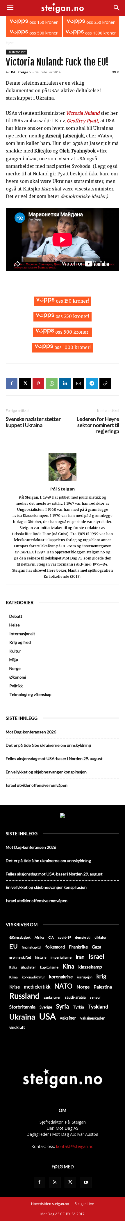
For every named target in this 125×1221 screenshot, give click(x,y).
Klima (13, 977)
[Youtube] (86, 1182)
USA (47, 1016)
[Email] (78, 383)
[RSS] (55, 1182)
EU (13, 946)
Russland (24, 996)
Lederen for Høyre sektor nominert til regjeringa (97, 425)
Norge (15, 668)
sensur (95, 997)
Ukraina (22, 1017)
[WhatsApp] (52, 383)
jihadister (28, 967)
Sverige (46, 1007)
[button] (10, 8)
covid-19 (64, 937)
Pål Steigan (21, 72)
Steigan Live (84, 1203)
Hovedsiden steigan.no (50, 1203)
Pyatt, (93, 120)
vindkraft (17, 1027)
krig (101, 976)
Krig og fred (20, 642)
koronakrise (61, 976)
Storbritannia (22, 1006)
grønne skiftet (20, 957)
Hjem (10, 42)
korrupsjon (84, 977)
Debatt (15, 616)
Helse (14, 624)
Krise (14, 986)
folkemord (55, 946)
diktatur (100, 937)
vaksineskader (92, 1018)
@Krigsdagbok (20, 937)
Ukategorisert (17, 52)
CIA (51, 937)
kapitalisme (49, 967)
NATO (63, 986)
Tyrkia (78, 1007)
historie (41, 957)
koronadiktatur (33, 977)
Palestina (103, 986)
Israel (96, 956)
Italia (13, 967)
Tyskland (98, 1007)
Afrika (39, 937)
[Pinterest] (38, 383)
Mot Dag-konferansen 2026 (31, 731)
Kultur (15, 650)
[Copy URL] (105, 383)
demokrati (82, 937)
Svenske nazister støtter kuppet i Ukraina (33, 422)
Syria (62, 1006)
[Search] (117, 8)
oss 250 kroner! (100, 22)
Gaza (96, 946)
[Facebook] (11, 383)
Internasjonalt (22, 633)
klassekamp (90, 966)
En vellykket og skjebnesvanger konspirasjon (46, 771)
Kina (68, 966)
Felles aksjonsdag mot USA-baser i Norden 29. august (54, 758)
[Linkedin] (65, 383)
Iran (80, 957)
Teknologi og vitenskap (30, 694)
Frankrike (78, 946)
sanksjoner (52, 997)
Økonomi (17, 677)
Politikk (16, 685)
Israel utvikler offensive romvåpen (36, 785)
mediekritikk (37, 986)
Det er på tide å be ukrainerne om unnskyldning (48, 745)
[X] (25, 383)
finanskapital (31, 947)
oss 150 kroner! (43, 22)
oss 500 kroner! (43, 33)
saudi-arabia (75, 997)
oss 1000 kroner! (100, 33)
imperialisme (61, 957)
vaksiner (68, 1017)
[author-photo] (62, 480)
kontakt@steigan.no (75, 1146)
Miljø (13, 659)
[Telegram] (92, 383)
